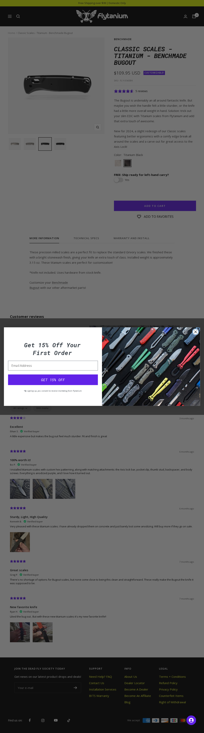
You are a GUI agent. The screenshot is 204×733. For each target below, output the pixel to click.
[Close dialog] (196, 332)
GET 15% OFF (53, 379)
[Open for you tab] (191, 720)
